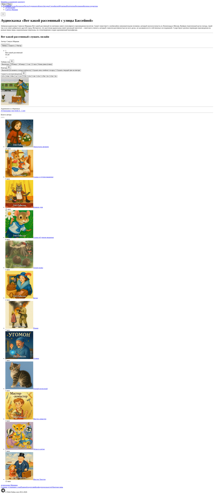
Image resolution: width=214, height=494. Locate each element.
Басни (56, 6)
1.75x (43, 76)
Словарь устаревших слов (11, 487)
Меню (4, 4)
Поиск (9, 4)
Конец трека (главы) (45, 64)
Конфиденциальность (43, 487)
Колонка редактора (90, 6)
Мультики (62, 6)
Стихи (51, 6)
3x (56, 76)
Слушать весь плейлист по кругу (44, 70)
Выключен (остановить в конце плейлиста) (16, 70)
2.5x (51, 76)
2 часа (34, 64)
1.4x (34, 76)
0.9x (12, 76)
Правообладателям (28, 487)
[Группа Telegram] (3, 492)
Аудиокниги (33, 6)
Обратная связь (57, 487)
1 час (28, 64)
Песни (26, 6)
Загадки (46, 6)
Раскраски (20, 6)
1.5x (38, 76)
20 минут (14, 64)
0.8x (7, 76)
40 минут (22, 64)
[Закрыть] (3, 14)
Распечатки (70, 6)
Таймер (4, 45)
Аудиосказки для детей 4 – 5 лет (13, 111)
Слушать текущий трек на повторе (68, 70)
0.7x (3, 76)
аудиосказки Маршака (9, 485)
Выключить (5, 64)
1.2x (24, 76)
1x (16, 76)
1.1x (20, 76)
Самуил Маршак (11, 10)
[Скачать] (6, 57)
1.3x (29, 76)
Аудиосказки (6, 6)
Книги (40, 6)
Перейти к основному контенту (13, 2)
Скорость (11, 45)
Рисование (79, 6)
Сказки (13, 6)
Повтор (18, 45)
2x (48, 76)
